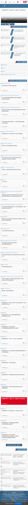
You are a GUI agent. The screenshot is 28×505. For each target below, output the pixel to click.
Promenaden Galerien (5, 499)
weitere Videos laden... (14, 445)
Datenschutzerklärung (20, 493)
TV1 (2, 496)
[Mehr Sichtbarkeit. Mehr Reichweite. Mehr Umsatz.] (14, 5)
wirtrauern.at (14, 500)
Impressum (13, 493)
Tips (17, 499)
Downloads (5, 493)
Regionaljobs (12, 499)
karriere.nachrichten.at (8, 496)
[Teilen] (9, 24)
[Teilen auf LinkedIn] (5, 24)
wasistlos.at (20, 499)
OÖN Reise (16, 498)
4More (25, 499)
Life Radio (15, 496)
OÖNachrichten (21, 496)
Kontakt (9, 493)
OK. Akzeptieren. (18, 503)
